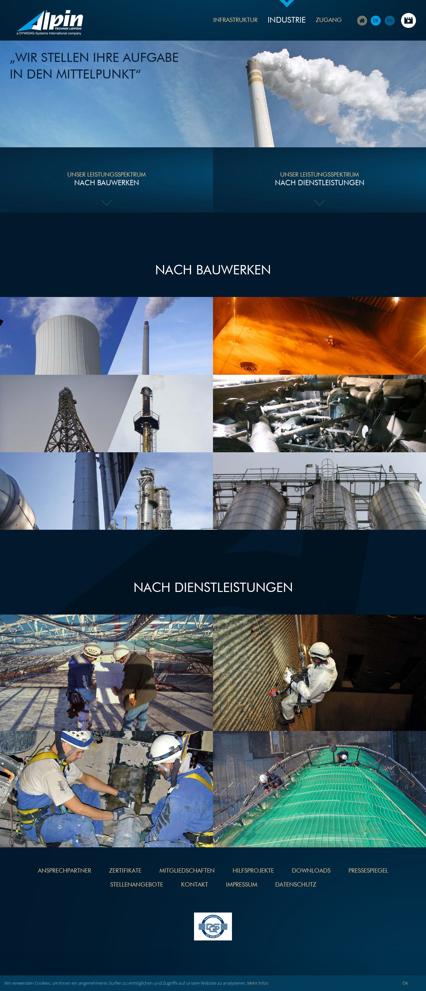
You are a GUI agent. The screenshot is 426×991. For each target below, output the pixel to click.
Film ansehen (408, 20)
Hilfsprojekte (253, 871)
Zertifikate (125, 871)
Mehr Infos (257, 983)
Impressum (241, 885)
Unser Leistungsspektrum (106, 179)
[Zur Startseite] (50, 23)
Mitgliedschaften (187, 871)
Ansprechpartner (64, 871)
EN (389, 20)
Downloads (311, 871)
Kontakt (194, 885)
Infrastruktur (235, 20)
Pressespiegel (368, 871)
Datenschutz (295, 885)
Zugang (329, 20)
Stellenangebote (136, 885)
